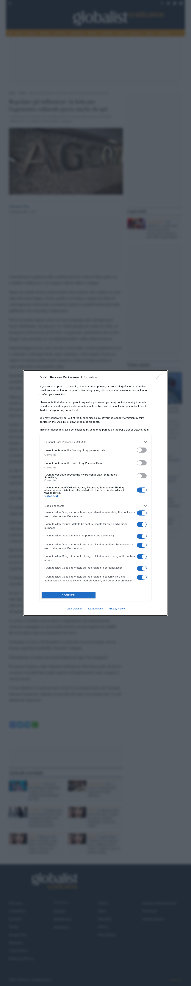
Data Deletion (74, 608)
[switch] (142, 450)
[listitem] (95, 442)
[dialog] (95, 493)
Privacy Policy (117, 608)
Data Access (95, 608)
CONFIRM (69, 595)
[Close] (160, 377)
